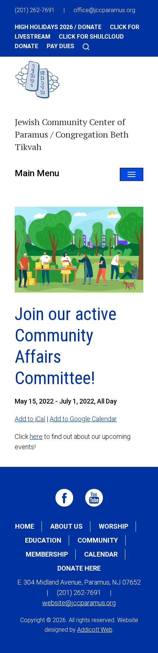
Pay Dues (60, 46)
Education (43, 540)
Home (24, 526)
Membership (47, 554)
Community (98, 540)
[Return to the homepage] (37, 85)
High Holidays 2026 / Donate (58, 27)
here (36, 436)
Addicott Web (94, 629)
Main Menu (37, 173)
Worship (113, 526)
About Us (66, 526)
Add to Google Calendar (83, 419)
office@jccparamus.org (104, 10)
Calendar (101, 554)
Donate (26, 46)
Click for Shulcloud (91, 36)
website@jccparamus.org (79, 603)
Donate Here (79, 568)
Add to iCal (30, 419)
